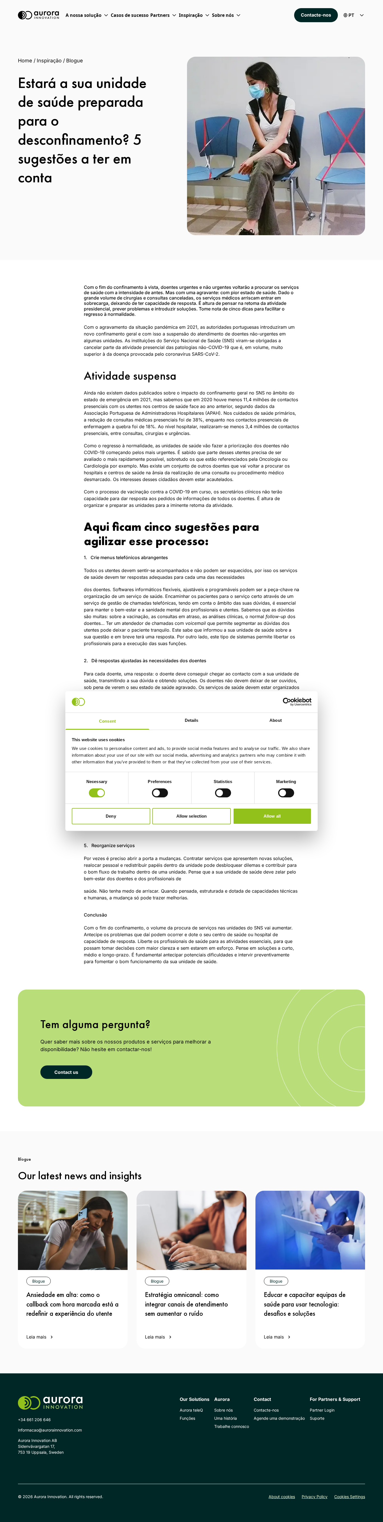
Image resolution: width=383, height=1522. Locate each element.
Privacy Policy (314, 1496)
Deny (111, 816)
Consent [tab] (107, 721)
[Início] (38, 15)
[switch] (160, 792)
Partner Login (322, 1410)
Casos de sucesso (130, 15)
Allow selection (191, 816)
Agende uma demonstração (279, 1418)
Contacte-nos (316, 15)
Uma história (225, 1418)
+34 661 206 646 (34, 1419)
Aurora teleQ (191, 1410)
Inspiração (49, 60)
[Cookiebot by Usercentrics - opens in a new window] (287, 702)
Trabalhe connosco (231, 1426)
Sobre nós (223, 1410)
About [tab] (275, 720)
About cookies (282, 1496)
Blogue (74, 60)
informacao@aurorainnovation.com (50, 1430)
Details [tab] (192, 720)
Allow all (272, 816)
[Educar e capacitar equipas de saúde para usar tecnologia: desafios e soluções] (310, 1230)
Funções (187, 1418)
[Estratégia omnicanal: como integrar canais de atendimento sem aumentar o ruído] (191, 1230)
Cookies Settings (349, 1496)
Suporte (317, 1418)
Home (25, 60)
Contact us (66, 1072)
